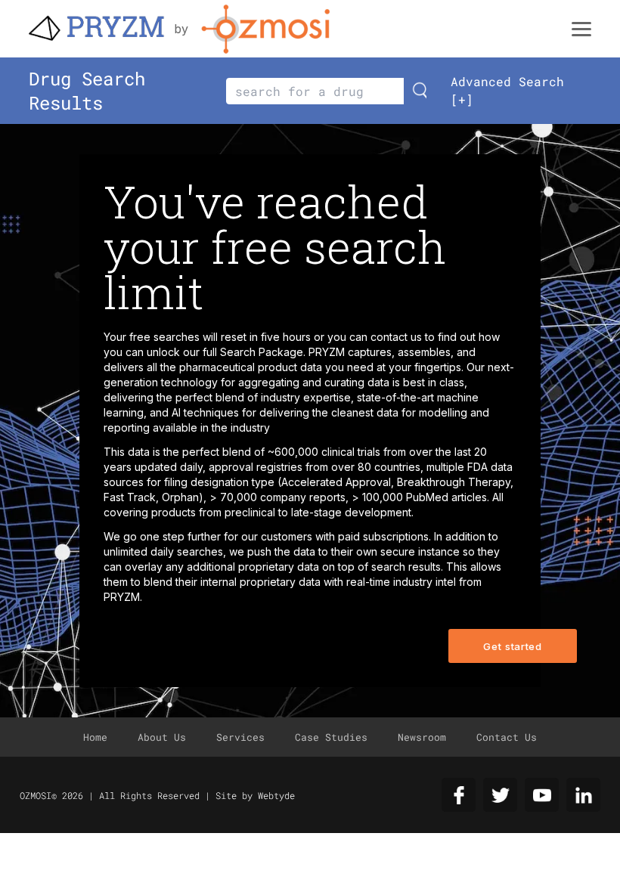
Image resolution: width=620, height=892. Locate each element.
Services (240, 737)
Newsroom (422, 737)
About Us (162, 737)
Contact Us (506, 737)
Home (95, 737)
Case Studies (331, 737)
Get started (512, 646)
